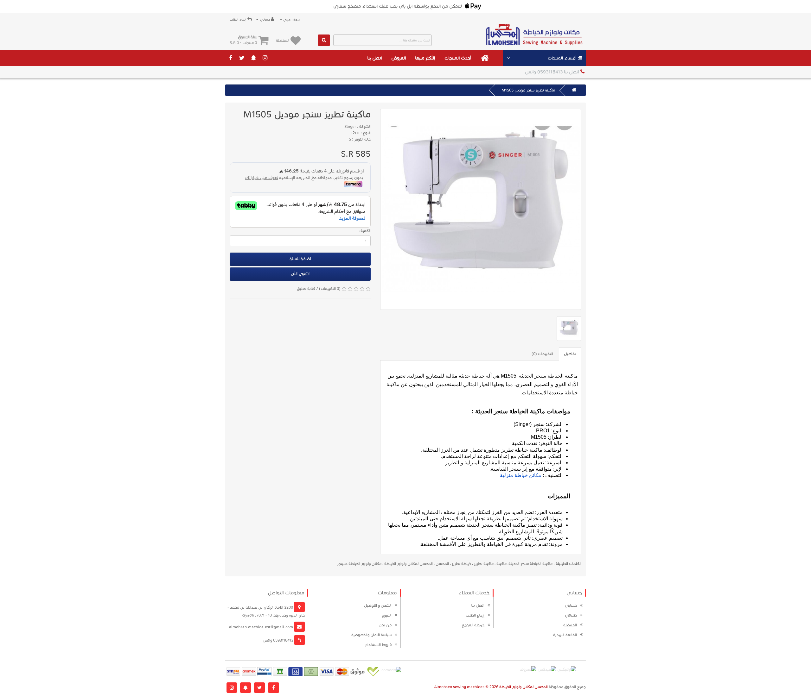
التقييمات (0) (542, 353)
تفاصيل (570, 353)
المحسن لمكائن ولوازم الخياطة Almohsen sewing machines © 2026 (491, 686)
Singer (350, 126)
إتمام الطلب (238, 19)
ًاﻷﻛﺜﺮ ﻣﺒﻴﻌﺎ (425, 58)
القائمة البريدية (565, 634)
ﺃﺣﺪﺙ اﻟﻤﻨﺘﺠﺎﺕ (457, 58)
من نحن (385, 625)
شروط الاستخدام (378, 644)
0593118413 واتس (278, 640)
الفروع (386, 615)
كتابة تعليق (306, 288)
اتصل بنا (374, 58)
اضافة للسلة (300, 258)
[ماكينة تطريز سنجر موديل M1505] (480, 209)
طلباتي (571, 615)
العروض (398, 58)
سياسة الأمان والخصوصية (371, 634)
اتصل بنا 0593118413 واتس (552, 72)
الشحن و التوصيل (378, 605)
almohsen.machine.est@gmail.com (261, 626)
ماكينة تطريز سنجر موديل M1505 (528, 90)
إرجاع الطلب (475, 615)
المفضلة (570, 625)
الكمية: (365, 230)
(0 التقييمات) (330, 288)
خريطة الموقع (473, 625)
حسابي (571, 605)
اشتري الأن (300, 273)
